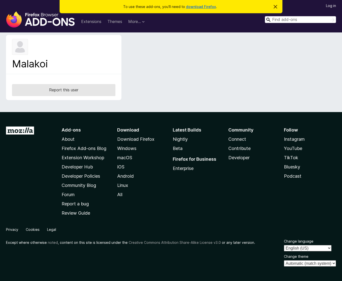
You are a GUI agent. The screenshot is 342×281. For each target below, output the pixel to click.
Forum (68, 194)
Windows (126, 148)
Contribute (239, 148)
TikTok (291, 157)
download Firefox (201, 6)
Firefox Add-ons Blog (84, 148)
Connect (237, 139)
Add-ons (71, 130)
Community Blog (79, 185)
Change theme (296, 256)
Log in (331, 5)
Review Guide (76, 213)
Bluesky (292, 166)
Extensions (91, 21)
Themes (114, 21)
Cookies (33, 229)
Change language (298, 241)
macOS (124, 157)
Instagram (294, 139)
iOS (120, 166)
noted (53, 242)
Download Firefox (135, 139)
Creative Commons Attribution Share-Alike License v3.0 (175, 242)
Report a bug (75, 203)
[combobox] (300, 19)
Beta (178, 148)
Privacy (12, 229)
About (68, 139)
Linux (122, 185)
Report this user (63, 89)
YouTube (293, 148)
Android (125, 176)
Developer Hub (77, 166)
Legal (51, 229)
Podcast (292, 176)
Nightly (180, 139)
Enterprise (183, 168)
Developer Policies (81, 176)
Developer (239, 157)
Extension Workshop (83, 157)
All (119, 194)
